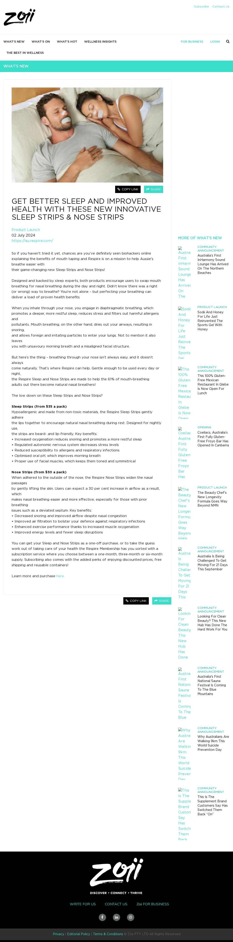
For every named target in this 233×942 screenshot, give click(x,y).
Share (155, 189)
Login (215, 41)
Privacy (58, 934)
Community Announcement (211, 249)
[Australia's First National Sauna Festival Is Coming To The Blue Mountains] (184, 693)
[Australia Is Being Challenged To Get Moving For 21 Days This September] (184, 573)
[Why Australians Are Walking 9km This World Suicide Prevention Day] (184, 754)
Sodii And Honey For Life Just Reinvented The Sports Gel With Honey (210, 321)
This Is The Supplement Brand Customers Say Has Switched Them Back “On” (213, 805)
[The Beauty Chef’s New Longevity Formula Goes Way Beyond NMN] (184, 513)
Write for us (83, 904)
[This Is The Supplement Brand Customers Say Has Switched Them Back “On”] (184, 814)
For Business (192, 41)
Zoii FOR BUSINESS (153, 904)
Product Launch (26, 230)
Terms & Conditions (108, 934)
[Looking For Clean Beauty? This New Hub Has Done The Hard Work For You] (184, 633)
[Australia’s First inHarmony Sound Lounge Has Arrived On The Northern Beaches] (184, 272)
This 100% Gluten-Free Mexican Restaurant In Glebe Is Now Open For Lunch (213, 384)
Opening (204, 427)
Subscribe (201, 6)
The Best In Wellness (25, 52)
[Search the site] (228, 41)
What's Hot (67, 41)
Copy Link (129, 189)
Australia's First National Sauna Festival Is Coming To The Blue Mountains (212, 685)
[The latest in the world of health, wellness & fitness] (19, 17)
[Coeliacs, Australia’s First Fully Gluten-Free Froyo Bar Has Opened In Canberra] (184, 453)
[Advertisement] (204, 160)
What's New (14, 41)
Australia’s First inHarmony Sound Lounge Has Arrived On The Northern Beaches (213, 264)
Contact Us (221, 6)
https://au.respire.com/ (32, 241)
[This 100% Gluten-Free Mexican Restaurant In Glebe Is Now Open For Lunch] (184, 393)
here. (60, 576)
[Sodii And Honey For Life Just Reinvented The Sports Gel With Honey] (184, 332)
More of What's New (200, 238)
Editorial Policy (78, 934)
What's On (41, 41)
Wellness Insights (100, 41)
